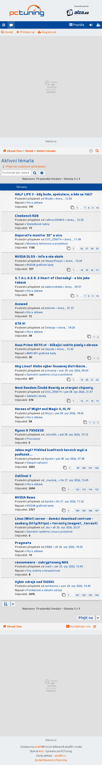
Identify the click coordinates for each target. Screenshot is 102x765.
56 (81, 248)
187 (97, 510)
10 (97, 207)
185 (84, 510)
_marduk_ (51, 480)
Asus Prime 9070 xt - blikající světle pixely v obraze (56, 345)
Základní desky (36, 396)
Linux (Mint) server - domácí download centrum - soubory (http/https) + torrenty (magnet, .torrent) (56, 521)
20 (87, 379)
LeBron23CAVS (54, 220)
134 (90, 489)
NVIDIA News (25, 497)
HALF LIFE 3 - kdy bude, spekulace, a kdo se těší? (53, 194)
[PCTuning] (26, 11)
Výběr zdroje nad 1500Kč (34, 581)
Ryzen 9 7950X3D (29, 430)
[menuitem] (76, 25)
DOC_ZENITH (53, 239)
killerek (50, 308)
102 (97, 468)
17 (87, 401)
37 (97, 270)
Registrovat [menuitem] (99, 26)
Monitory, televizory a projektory (47, 243)
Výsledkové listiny (38, 224)
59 (97, 248)
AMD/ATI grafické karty (41, 353)
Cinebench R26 (27, 215)
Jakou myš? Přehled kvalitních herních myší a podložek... (51, 452)
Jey (47, 527)
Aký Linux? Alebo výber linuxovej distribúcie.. (51, 366)
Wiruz (48, 413)
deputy (49, 349)
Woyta (49, 198)
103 (90, 595)
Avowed (21, 304)
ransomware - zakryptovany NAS (41, 562)
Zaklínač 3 (23, 475)
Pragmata (23, 542)
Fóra (12, 26)
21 (92, 379)
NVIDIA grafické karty (39, 265)
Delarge (50, 327)
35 (87, 270)
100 (84, 468)
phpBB (38, 746)
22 (97, 379)
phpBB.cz (60, 755)
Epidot (49, 458)
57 (87, 248)
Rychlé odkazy (4, 26)
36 (92, 270)
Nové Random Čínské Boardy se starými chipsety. (54, 387)
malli (48, 566)
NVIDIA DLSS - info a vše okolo (39, 256)
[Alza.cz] (77, 10)
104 (97, 595)
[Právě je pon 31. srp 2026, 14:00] (91, 151)
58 (92, 248)
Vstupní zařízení (37, 462)
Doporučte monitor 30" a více (38, 235)
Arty (41, 751)
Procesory (33, 438)
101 (90, 468)
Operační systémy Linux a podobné (49, 374)
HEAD (48, 547)
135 (97, 489)
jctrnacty (50, 370)
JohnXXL (51, 434)
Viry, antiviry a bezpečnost (43, 570)
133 (84, 489)
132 (77, 489)
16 (81, 401)
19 (81, 379)
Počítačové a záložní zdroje (44, 590)
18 (92, 401)
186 (90, 510)
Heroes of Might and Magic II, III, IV (43, 409)
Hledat (8, 32)
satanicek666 (53, 287)
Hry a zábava (34, 202)
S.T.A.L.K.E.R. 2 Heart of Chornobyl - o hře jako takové (52, 280)
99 (78, 468)
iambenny (51, 586)
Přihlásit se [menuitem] (92, 26)
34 (81, 270)
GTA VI (20, 323)
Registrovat (49, 32)
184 (77, 510)
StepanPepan (54, 261)
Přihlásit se (27, 32)
